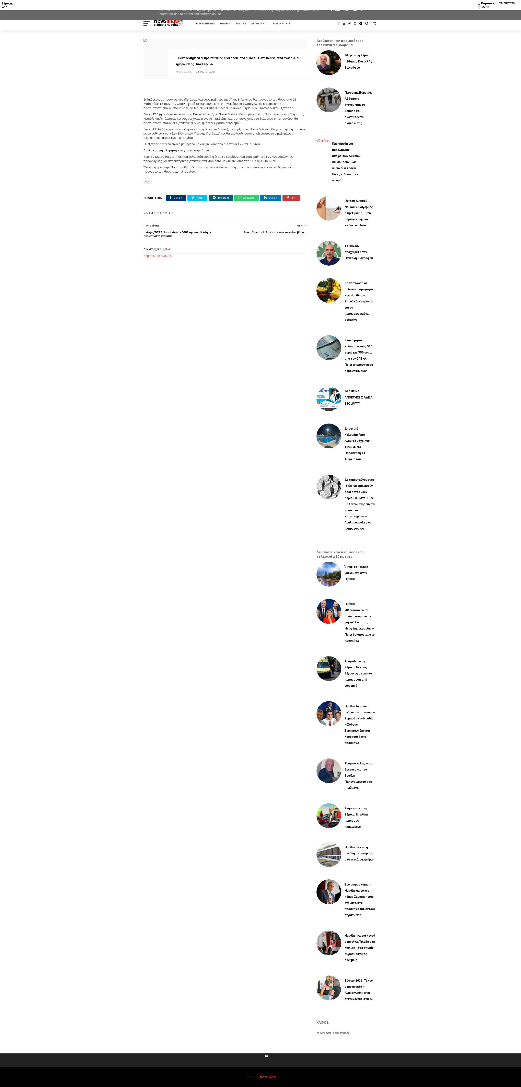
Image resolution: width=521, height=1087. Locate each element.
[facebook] (339, 23)
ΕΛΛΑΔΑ (240, 23)
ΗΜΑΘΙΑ (225, 23)
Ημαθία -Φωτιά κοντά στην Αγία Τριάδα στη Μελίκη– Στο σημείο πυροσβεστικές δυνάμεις (360, 948)
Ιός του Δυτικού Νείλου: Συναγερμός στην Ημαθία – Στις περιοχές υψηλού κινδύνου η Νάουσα (359, 213)
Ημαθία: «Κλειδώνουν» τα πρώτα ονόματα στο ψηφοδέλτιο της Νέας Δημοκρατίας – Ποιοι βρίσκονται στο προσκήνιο (360, 622)
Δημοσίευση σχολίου (157, 256)
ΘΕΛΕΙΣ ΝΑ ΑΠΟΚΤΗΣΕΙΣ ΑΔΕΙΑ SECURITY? (359, 397)
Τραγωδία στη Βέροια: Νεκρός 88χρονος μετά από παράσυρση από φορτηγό (358, 673)
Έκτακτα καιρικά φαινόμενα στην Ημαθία (356, 573)
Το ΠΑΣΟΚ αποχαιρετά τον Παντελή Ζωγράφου (359, 252)
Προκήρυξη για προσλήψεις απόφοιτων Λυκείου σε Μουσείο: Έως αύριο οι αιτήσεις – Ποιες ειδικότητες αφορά (346, 162)
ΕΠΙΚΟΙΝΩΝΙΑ (281, 23)
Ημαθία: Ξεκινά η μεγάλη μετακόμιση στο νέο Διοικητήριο (359, 853)
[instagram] (344, 23)
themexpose (268, 1077)
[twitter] (349, 23)
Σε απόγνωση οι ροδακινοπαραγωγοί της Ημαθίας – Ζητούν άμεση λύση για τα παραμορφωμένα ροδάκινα (359, 301)
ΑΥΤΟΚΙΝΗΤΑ (259, 23)
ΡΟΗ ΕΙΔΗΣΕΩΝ (205, 23)
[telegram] (360, 23)
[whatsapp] (355, 23)
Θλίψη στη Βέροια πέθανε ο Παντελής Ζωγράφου (358, 61)
